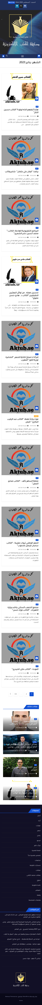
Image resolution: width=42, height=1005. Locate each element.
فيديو (38, 841)
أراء (37, 106)
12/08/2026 (31, 773)
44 (16, 694)
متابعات (37, 860)
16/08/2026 (31, 750)
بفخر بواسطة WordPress (30, 996)
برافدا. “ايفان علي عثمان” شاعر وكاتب (21, 172)
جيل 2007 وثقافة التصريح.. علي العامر (27, 929)
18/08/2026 (31, 727)
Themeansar (13, 996)
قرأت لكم (37, 846)
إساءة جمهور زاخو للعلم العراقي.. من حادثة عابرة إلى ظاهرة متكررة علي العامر (23, 724)
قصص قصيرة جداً (34, 855)
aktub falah (22, 116)
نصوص (36, 416)
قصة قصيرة (36, 850)
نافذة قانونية (36, 885)
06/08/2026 (31, 796)
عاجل (38, 836)
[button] (7, 56)
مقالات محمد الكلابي (33, 875)
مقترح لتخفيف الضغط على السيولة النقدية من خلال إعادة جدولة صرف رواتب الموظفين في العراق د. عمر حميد (22, 951)
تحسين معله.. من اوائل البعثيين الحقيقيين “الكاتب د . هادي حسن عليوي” (23, 295)
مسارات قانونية (35, 865)
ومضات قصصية (34, 900)
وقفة (38, 895)
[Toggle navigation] (22, 56)
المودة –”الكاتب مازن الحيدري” (24, 669)
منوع (38, 880)
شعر (37, 168)
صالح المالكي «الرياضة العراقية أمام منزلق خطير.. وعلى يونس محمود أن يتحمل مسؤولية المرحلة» (21, 748)
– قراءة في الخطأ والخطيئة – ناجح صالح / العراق (23, 939)
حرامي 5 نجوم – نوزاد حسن (31, 959)
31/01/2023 (33, 116)
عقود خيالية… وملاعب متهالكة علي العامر (26, 944)
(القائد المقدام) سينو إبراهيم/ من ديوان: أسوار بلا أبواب (22, 791)
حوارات (34, 742)
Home (21, 1000)
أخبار (39, 816)
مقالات (38, 870)
